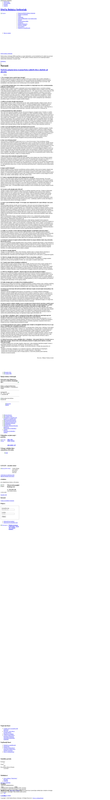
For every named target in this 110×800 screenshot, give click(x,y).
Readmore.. (3, 793)
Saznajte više (4, 494)
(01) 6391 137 (11, 445)
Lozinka (4, 512)
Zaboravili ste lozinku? (9, 521)
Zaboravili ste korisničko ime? (11, 522)
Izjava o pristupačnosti (38, 798)
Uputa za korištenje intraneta (7, 500)
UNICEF (6, 781)
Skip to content (7, 33)
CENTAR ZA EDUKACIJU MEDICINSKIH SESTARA (8, 475)
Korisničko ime (5, 508)
